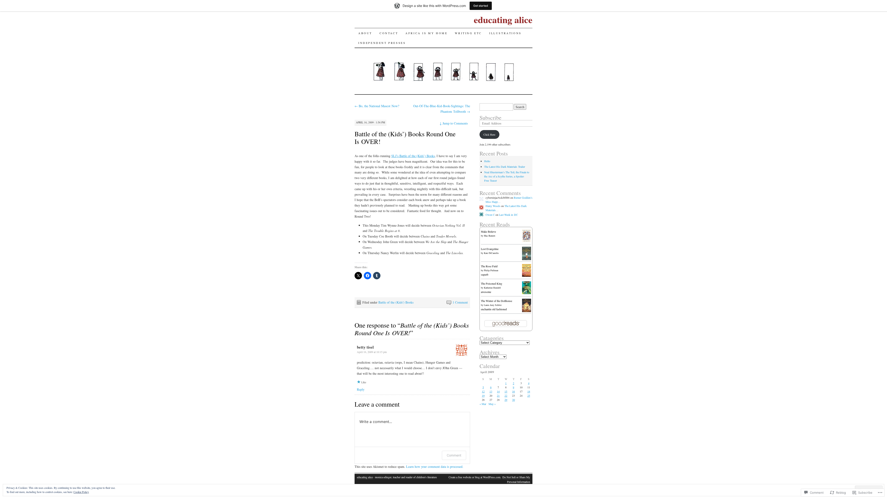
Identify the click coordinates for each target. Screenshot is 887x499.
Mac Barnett (489, 235)
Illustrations (505, 33)
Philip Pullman (491, 270)
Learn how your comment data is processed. (434, 466)
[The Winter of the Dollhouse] (526, 311)
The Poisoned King (491, 283)
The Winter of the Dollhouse (496, 301)
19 (483, 395)
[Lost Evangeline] (526, 259)
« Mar (483, 404)
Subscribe (490, 117)
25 (528, 395)
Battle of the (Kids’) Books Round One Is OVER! (405, 137)
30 (513, 400)
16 (513, 391)
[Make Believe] (526, 241)
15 (505, 391)
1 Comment (460, 302)
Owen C (490, 214)
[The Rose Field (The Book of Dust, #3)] (526, 275)
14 (498, 391)
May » (492, 404)
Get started (480, 5)
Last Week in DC (508, 214)
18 (528, 391)
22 (505, 395)
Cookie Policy (81, 492)
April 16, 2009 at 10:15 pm (372, 352)
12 (483, 391)
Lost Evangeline (489, 249)
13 (490, 391)
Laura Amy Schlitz (492, 305)
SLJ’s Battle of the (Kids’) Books (413, 156)
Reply (361, 389)
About (365, 33)
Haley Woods (493, 206)
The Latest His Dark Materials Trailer (504, 166)
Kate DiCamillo (491, 253)
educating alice (503, 19)
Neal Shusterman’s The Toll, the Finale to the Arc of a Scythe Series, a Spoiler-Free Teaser (506, 176)
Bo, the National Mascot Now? (377, 106)
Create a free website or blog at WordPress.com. (475, 477)
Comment (454, 455)
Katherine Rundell (492, 287)
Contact (389, 33)
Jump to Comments (454, 123)
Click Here (489, 134)
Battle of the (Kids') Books (395, 302)
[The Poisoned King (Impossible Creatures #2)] (526, 293)
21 (498, 395)
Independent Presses (382, 43)
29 (505, 400)
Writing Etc (468, 33)
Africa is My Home (426, 33)
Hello (487, 161)
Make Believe (488, 231)
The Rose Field (489, 266)
